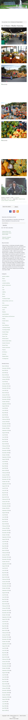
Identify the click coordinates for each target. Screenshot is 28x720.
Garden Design (5, 331)
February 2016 (5, 526)
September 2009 (5, 697)
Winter (3, 294)
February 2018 (5, 472)
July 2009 (4, 701)
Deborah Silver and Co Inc (7, 300)
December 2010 (5, 663)
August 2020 (4, 406)
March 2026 (4, 366)
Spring (3, 323)
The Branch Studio (6, 298)
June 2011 (4, 650)
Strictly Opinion (5, 338)
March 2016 (4, 523)
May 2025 (4, 370)
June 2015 (4, 543)
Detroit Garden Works (6, 232)
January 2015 (5, 554)
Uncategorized (5, 358)
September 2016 (5, 510)
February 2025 (5, 377)
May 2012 (4, 626)
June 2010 (4, 677)
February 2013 (5, 606)
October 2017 (5, 481)
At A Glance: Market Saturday (12, 25)
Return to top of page (14, 718)
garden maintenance (6, 285)
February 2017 (5, 499)
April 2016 (4, 521)
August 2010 (4, 672)
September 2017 (5, 483)
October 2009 (5, 694)
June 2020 (4, 410)
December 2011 (5, 637)
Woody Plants (5, 345)
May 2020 (4, 412)
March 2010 (4, 683)
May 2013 (4, 599)
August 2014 (4, 566)
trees (3, 303)
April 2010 (4, 681)
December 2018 (5, 450)
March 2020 (4, 417)
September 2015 (5, 537)
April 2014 (4, 574)
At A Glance (4, 351)
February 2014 (5, 579)
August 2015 (4, 539)
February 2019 (5, 446)
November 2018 (5, 452)
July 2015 (4, 541)
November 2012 (5, 612)
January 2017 (5, 501)
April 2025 (4, 372)
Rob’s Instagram (5, 238)
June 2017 (4, 490)
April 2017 (4, 494)
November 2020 (5, 399)
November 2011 (5, 639)
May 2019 (4, 439)
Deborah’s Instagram (6, 237)
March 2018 (4, 470)
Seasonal (4, 354)
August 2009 (4, 699)
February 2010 (5, 686)
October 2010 (5, 668)
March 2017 (4, 497)
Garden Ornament (6, 343)
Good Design (5, 334)
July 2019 (4, 434)
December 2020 (5, 397)
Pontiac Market (12, 200)
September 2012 (5, 617)
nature (3, 309)
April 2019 (4, 441)
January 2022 (5, 383)
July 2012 (4, 621)
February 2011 (5, 659)
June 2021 (4, 390)
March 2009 (4, 710)
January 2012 (5, 634)
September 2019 (5, 430)
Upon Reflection (5, 325)
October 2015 (5, 534)
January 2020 (5, 421)
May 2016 (4, 519)
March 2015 (4, 550)
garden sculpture (5, 276)
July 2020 (4, 408)
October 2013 (5, 588)
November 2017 (5, 479)
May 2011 (4, 652)
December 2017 (5, 477)
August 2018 (4, 459)
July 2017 (4, 488)
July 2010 (4, 674)
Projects (4, 349)
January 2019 (5, 448)
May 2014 (4, 572)
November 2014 (5, 559)
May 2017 (4, 492)
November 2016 (5, 506)
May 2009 (4, 706)
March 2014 (4, 577)
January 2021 (5, 394)
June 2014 (4, 570)
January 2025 (5, 379)
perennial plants (5, 305)
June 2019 (4, 437)
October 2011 (5, 641)
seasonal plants (5, 314)
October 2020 (5, 401)
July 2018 (4, 461)
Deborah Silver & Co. (14, 10)
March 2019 (4, 443)
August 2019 (4, 432)
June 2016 (4, 517)
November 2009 (5, 692)
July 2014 (4, 568)
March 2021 (4, 392)
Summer (4, 280)
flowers (3, 296)
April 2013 (4, 601)
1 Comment (16, 197)
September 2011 (5, 643)
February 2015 (5, 552)
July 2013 (4, 594)
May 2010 (4, 679)
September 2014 (5, 563)
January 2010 (5, 688)
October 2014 (5, 561)
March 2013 (4, 603)
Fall (3, 287)
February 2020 (5, 419)
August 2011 (4, 646)
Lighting (4, 291)
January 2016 (5, 528)
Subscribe (5, 225)
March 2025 (4, 374)
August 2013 (4, 592)
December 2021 (5, 386)
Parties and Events (6, 347)
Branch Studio (5, 234)
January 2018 (5, 474)
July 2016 (4, 514)
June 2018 (4, 463)
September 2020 (5, 403)
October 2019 (5, 428)
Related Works (5, 356)
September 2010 (5, 670)
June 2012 (4, 623)
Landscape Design (6, 327)
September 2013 (5, 590)
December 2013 (5, 583)
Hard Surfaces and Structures (8, 316)
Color (3, 289)
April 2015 (4, 548)
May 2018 (4, 466)
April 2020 (4, 414)
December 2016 (5, 503)
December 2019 (5, 423)
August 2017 (4, 486)
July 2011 (4, 648)
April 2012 (4, 628)
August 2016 (4, 512)
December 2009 (5, 690)
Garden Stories (5, 320)
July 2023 (4, 381)
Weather (4, 311)
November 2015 (5, 532)
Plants (3, 278)
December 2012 (5, 610)
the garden (4, 307)
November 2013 (5, 586)
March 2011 (4, 657)
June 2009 (4, 703)
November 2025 (5, 368)
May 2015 (4, 546)
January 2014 (5, 581)
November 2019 (5, 426)
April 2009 (4, 708)
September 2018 (5, 457)
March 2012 (4, 630)
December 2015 (5, 530)
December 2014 (5, 557)
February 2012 (5, 632)
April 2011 (4, 654)
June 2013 (4, 597)
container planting (6, 283)
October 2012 (5, 614)
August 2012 (4, 619)
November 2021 (5, 388)
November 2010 (5, 666)
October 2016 (5, 508)
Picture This (9, 198)
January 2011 (5, 661)
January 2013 (5, 608)
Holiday (3, 318)
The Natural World (6, 329)
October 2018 (5, 454)
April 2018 (4, 468)
